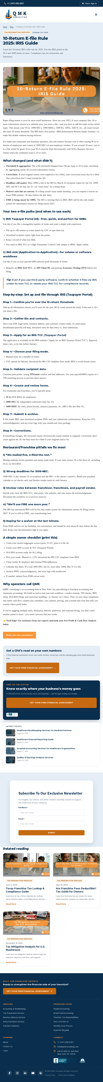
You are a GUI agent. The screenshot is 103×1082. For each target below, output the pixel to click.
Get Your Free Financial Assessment (33, 668)
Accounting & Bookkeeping (14, 1009)
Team (5, 1050)
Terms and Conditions (66, 1075)
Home (5, 27)
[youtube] (33, 1073)
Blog (11, 27)
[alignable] (40, 1073)
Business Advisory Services (14, 1017)
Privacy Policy (50, 1075)
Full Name (23, 807)
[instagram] (17, 1073)
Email (21, 819)
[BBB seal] (12, 715)
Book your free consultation (19, 635)
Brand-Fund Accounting (63, 1013)
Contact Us (7, 1046)
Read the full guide (61, 1030)
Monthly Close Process (63, 1026)
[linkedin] (25, 1073)
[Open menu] (96, 14)
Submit (51, 833)
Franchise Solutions (11, 1026)
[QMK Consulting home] (13, 14)
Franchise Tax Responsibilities (66, 1017)
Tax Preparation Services (13, 1013)
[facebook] (9, 1073)
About (5, 1042)
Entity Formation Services (13, 1021)
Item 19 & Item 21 (61, 1021)
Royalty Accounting (61, 1009)
